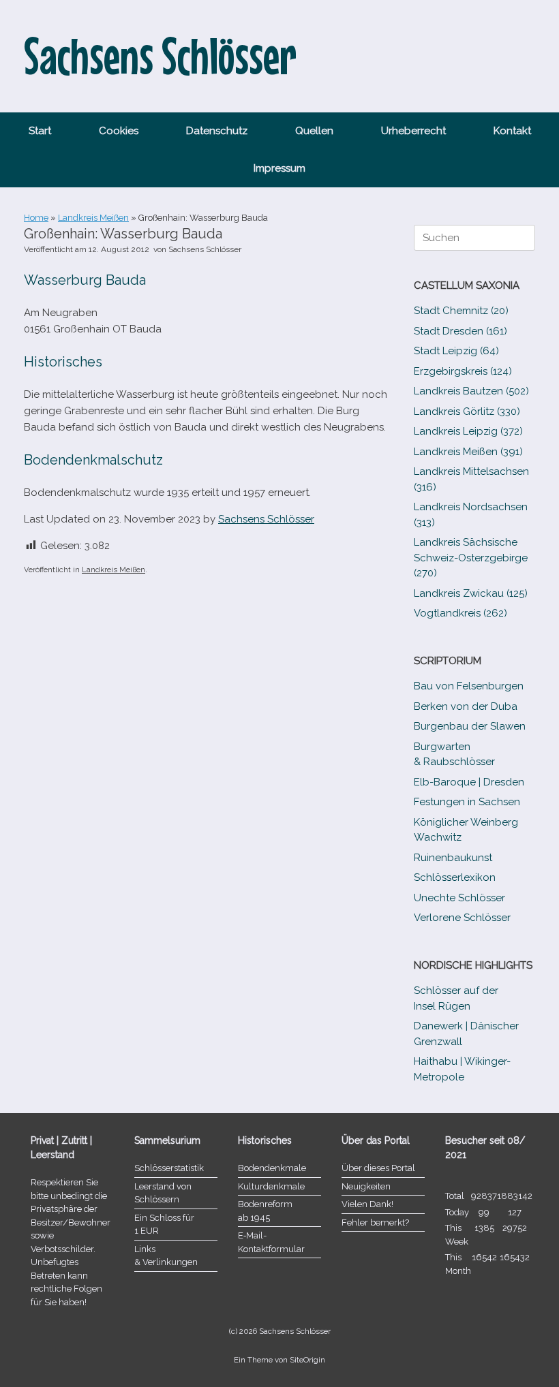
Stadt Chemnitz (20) (461, 311)
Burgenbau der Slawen (470, 726)
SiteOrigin (307, 1360)
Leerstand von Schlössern (163, 1193)
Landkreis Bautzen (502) (471, 391)
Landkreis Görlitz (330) (467, 411)
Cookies (118, 131)
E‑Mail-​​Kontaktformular (271, 1242)
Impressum (279, 168)
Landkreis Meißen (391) (468, 452)
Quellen (314, 131)
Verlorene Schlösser (462, 917)
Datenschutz (216, 131)
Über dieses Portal (378, 1168)
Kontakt (512, 131)
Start (40, 131)
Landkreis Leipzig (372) (468, 431)
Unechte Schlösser (459, 898)
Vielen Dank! (367, 1204)
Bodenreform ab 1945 (265, 1211)
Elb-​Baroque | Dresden (469, 782)
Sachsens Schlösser (204, 249)
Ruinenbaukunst (453, 858)
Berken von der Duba (465, 706)
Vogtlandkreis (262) (460, 613)
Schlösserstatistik (169, 1168)
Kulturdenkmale (271, 1186)
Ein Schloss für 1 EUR (164, 1224)
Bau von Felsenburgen (469, 686)
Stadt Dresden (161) (460, 331)
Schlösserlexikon (455, 877)
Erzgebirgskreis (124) (463, 371)
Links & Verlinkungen (166, 1256)
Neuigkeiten (366, 1186)
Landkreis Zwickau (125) (471, 593)
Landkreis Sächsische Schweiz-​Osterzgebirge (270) (471, 557)
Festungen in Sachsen (467, 802)
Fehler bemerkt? (375, 1222)
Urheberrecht (413, 131)
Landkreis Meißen (93, 218)
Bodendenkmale (272, 1168)
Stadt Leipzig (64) (456, 351)
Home (36, 218)
